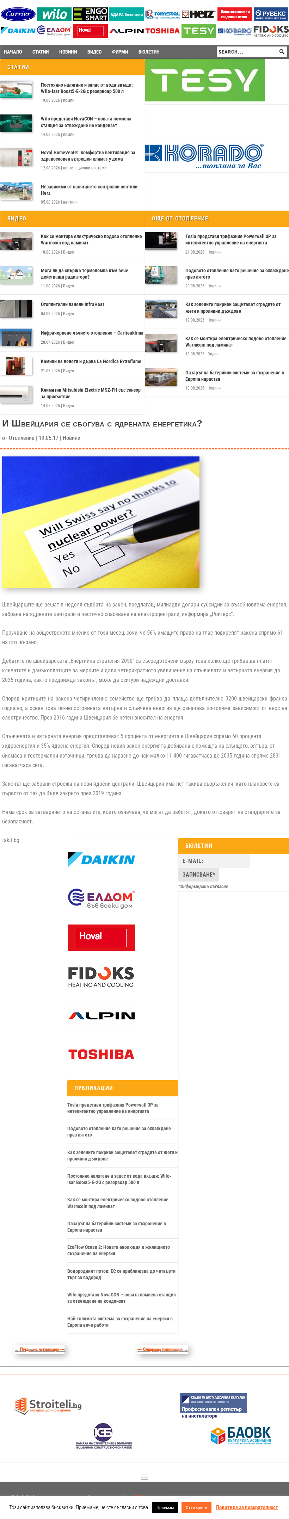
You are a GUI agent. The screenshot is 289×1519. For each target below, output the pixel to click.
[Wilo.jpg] (54, 19)
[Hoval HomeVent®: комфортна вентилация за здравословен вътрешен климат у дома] (16, 157)
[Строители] (47, 1417)
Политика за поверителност (247, 1507)
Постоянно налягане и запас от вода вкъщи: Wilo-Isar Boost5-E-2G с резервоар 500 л (87, 88)
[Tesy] (199, 35)
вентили (70, 202)
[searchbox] (252, 51)
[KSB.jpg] (103, 1447)
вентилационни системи (84, 168)
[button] (282, 51)
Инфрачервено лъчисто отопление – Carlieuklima (92, 333)
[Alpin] (126, 35)
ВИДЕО (94, 52)
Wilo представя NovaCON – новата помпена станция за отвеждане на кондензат (86, 122)
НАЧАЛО (13, 52)
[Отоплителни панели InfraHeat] (16, 309)
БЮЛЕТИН (149, 52)
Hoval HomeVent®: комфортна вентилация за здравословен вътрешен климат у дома (88, 156)
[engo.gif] (90, 19)
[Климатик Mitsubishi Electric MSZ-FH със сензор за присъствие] (16, 394)
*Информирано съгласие (203, 886)
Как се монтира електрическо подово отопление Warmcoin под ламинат (91, 239)
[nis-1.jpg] (213, 1417)
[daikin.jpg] (18, 35)
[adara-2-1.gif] (126, 19)
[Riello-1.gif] (234, 19)
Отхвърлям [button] (196, 1507)
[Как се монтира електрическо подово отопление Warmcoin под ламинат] (16, 241)
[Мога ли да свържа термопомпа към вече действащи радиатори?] (16, 275)
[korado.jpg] (205, 167)
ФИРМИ (120, 52)
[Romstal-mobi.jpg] (162, 19)
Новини (214, 252)
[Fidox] (100, 988)
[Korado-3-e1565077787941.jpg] (234, 35)
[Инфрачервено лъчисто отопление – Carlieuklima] (16, 337)
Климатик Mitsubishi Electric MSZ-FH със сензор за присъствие (91, 393)
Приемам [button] (165, 1507)
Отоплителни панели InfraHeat (72, 304)
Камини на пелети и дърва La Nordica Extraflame (91, 361)
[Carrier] (18, 19)
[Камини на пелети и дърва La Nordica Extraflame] (16, 366)
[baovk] (241, 1447)
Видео (68, 252)
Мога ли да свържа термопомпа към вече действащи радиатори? (84, 274)
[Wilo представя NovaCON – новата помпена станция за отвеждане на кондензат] (16, 123)
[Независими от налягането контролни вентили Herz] (16, 191)
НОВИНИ (68, 52)
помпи (68, 100)
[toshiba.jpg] (162, 35)
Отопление (22, 438)
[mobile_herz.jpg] (199, 19)
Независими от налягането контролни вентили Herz (89, 190)
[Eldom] (54, 35)
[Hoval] (90, 35)
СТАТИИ (40, 52)
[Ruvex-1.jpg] (271, 19)
